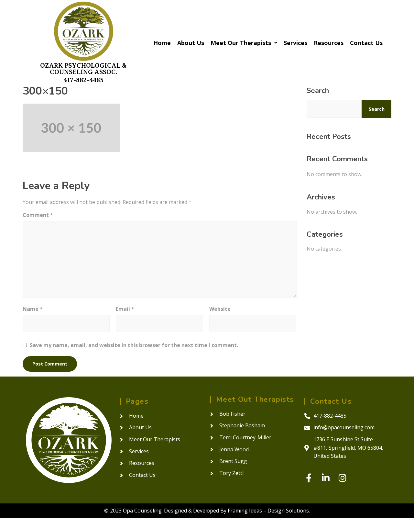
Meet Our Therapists (241, 43)
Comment (38, 215)
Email (125, 308)
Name (33, 308)
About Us (190, 43)
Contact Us (366, 43)
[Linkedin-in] (325, 477)
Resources (328, 43)
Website (220, 308)
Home (162, 43)
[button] (243, 43)
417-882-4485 (83, 80)
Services (295, 43)
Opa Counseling (142, 510)
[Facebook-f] (308, 477)
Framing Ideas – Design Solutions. (269, 510)
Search (318, 91)
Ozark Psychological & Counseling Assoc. (83, 69)
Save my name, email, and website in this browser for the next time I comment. (134, 345)
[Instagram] (342, 477)
